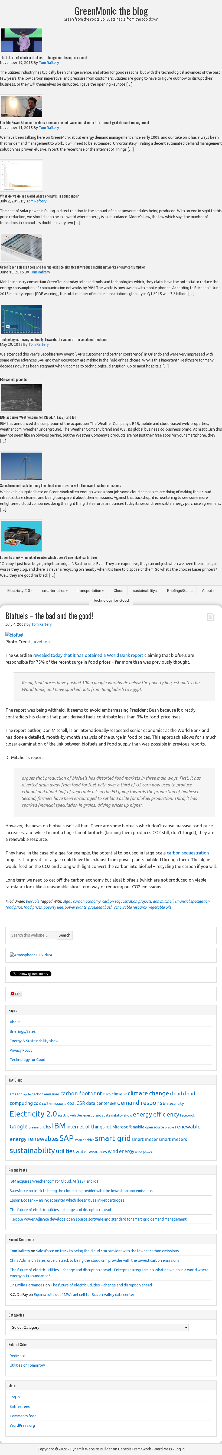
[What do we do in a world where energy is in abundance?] (21, 190)
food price (13, 907)
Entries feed (20, 1406)
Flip (18, 993)
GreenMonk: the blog (111, 10)
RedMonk (18, 1356)
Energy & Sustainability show (34, 1041)
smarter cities (53, 590)
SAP (67, 1138)
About (207, 590)
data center (97, 1103)
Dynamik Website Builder (91, 1449)
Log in (15, 1397)
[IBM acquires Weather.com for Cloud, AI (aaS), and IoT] (21, 411)
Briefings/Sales (179, 590)
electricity (175, 1103)
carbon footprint (81, 1093)
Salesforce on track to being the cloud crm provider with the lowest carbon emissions (60, 485)
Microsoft (122, 1126)
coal (71, 1103)
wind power (143, 1152)
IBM (59, 1125)
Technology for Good (111, 600)
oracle (169, 1127)
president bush (100, 907)
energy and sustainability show (107, 1115)
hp (48, 1127)
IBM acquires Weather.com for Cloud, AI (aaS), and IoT (38, 417)
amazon (16, 1094)
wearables (98, 1152)
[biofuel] (14, 635)
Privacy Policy (21, 1050)
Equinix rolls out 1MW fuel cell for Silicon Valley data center (84, 1294)
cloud (176, 1093)
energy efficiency (156, 1114)
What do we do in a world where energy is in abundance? (39, 196)
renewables (43, 1138)
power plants (75, 907)
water (82, 1151)
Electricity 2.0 (18, 590)
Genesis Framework (134, 1449)
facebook (187, 1115)
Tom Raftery (20, 1251)
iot (109, 1126)
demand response (141, 1102)
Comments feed (23, 1416)
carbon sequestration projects (126, 901)
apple (27, 1094)
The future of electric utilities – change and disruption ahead (43, 57)
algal (67, 901)
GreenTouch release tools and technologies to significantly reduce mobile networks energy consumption (72, 267)
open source (154, 1127)
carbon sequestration (188, 852)
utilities (65, 1151)
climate (119, 1093)
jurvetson (40, 641)
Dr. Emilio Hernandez (27, 1285)
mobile (138, 1127)
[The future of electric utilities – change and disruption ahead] (21, 51)
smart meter (145, 1139)
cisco (107, 1094)
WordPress (163, 1449)
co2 (37, 1103)
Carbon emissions (46, 1094)
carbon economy (86, 901)
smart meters (173, 1139)
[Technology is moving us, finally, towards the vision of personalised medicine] (21, 333)
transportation (89, 590)
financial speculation (192, 901)
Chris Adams (20, 1260)
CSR (80, 1103)
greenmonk (36, 1127)
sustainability (144, 590)
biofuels (32, 901)
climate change (148, 1093)
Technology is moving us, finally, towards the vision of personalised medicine (53, 339)
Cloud (118, 590)
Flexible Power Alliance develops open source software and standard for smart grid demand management (74, 122)
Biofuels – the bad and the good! (49, 615)
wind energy (121, 1151)
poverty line (53, 907)
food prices (33, 907)
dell (113, 1103)
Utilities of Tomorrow (27, 1365)
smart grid (113, 1138)
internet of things (86, 1127)
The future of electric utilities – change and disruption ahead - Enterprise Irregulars (79, 1270)
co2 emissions (54, 1103)
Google (19, 1126)
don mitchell (163, 901)
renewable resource (130, 907)
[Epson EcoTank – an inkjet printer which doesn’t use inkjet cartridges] (21, 551)
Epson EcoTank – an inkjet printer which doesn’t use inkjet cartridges (48, 557)
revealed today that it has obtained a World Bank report (88, 655)
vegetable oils (159, 907)
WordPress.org (22, 1425)
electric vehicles (70, 1115)
